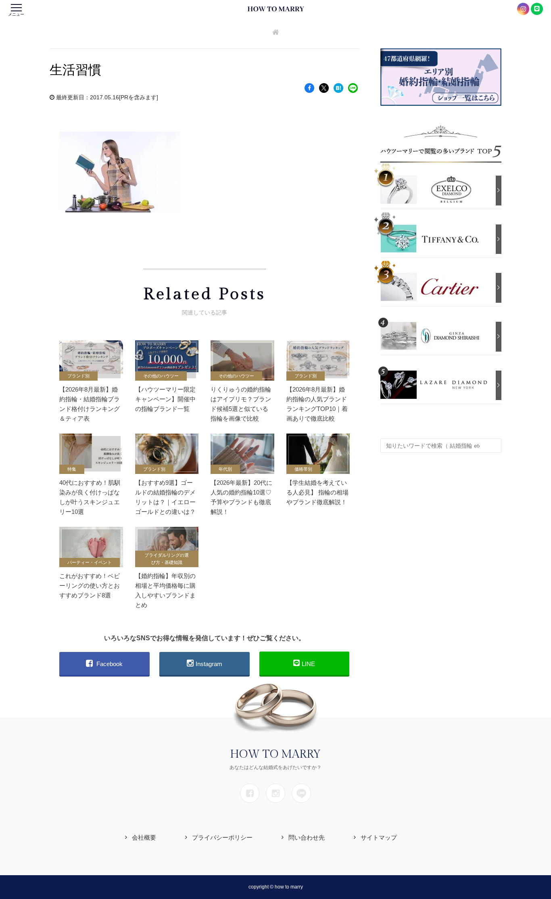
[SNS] (249, 793)
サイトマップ (379, 837)
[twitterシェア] (323, 87)
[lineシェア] (352, 87)
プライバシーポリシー (222, 837)
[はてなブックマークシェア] (338, 87)
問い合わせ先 (306, 837)
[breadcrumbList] (275, 33)
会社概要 (144, 837)
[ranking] (436, 189)
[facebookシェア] (309, 87)
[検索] (493, 441)
